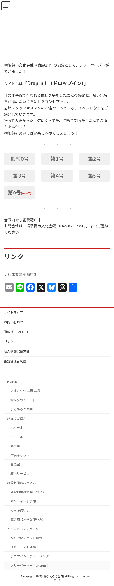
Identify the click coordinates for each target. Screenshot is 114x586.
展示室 (15, 446)
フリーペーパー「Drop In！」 (31, 565)
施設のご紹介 (16, 419)
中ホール (16, 437)
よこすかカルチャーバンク (29, 556)
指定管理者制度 (15, 361)
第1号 (57, 159)
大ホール (16, 428)
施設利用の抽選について (27, 492)
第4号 (57, 176)
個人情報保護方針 (16, 351)
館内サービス (19, 474)
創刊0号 (20, 159)
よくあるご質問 (21, 409)
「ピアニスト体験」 (24, 547)
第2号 (94, 159)
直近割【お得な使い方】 (27, 520)
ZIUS (57, 580)
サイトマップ (13, 312)
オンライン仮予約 (23, 501)
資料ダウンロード (16, 332)
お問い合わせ (13, 322)
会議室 (15, 465)
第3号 (19, 176)
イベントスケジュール (23, 529)
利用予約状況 (19, 510)
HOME (12, 382)
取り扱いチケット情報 (26, 538)
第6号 (14, 192)
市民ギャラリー (21, 455)
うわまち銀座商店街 (20, 274)
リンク (9, 342)
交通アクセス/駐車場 (25, 391)
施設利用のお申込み (21, 483)
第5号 (94, 176)
